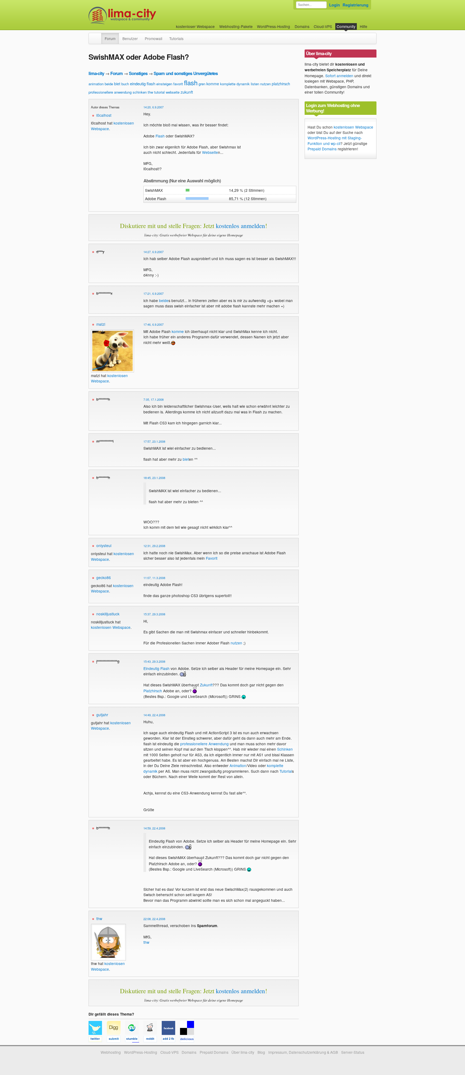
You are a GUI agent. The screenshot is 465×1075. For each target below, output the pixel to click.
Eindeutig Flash (156, 668)
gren (202, 83)
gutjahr (102, 714)
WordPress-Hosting (273, 26)
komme (212, 83)
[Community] (97, 35)
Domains (302, 26)
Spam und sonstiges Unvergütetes (186, 73)
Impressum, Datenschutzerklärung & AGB (303, 1052)
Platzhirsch (152, 690)
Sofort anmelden (339, 75)
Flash (160, 136)
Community (346, 26)
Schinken (285, 749)
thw (150, 92)
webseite (172, 92)
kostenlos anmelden (240, 226)
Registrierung (355, 5)
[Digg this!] (116, 1039)
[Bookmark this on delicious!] (188, 1039)
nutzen (265, 83)
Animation (238, 765)
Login (334, 5)
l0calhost (103, 115)
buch (125, 83)
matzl (100, 324)
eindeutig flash (142, 83)
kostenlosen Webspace (111, 627)
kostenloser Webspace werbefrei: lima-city (142, 15)
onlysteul (103, 545)
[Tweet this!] (98, 1039)
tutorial (159, 92)
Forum (110, 38)
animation (96, 83)
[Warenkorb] (371, 23)
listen (255, 83)
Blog (261, 1052)
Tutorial (286, 771)
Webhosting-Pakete (236, 26)
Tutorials (176, 38)
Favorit (211, 558)
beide (109, 83)
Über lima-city (242, 1052)
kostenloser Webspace (195, 26)
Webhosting (111, 1052)
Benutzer (130, 38)
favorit (178, 83)
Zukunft (206, 684)
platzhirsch (281, 83)
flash (191, 82)
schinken (140, 92)
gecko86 (103, 577)
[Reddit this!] (152, 1039)
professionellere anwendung (110, 92)
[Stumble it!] (134, 1039)
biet (117, 83)
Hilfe (363, 26)
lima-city (96, 73)
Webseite (210, 152)
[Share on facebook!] (171, 1039)
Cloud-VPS (323, 26)
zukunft (187, 92)
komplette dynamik (235, 83)
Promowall (153, 38)
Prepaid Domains (322, 148)
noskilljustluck (107, 613)
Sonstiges (138, 73)
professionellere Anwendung (204, 743)
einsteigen (164, 83)
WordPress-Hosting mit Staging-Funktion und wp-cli (335, 140)
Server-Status (352, 1052)
